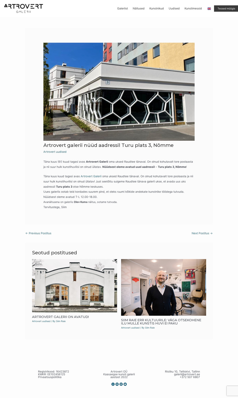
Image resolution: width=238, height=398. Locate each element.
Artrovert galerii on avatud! (60, 317)
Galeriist (122, 8)
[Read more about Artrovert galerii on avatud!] (74, 285)
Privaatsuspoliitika (50, 377)
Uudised (174, 8)
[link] (91, 176)
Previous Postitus (38, 233)
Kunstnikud (156, 8)
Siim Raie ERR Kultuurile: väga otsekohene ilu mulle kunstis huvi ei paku (161, 321)
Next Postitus (202, 233)
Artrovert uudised (55, 151)
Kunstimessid (193, 8)
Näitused (139, 8)
